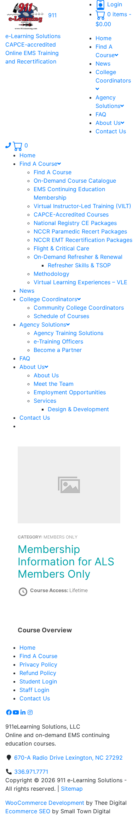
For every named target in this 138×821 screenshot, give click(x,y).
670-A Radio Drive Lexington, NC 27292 (68, 757)
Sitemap (72, 788)
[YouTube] (15, 712)
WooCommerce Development (44, 802)
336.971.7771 (31, 771)
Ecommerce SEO (27, 811)
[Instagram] (30, 712)
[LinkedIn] (23, 712)
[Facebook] (8, 712)
